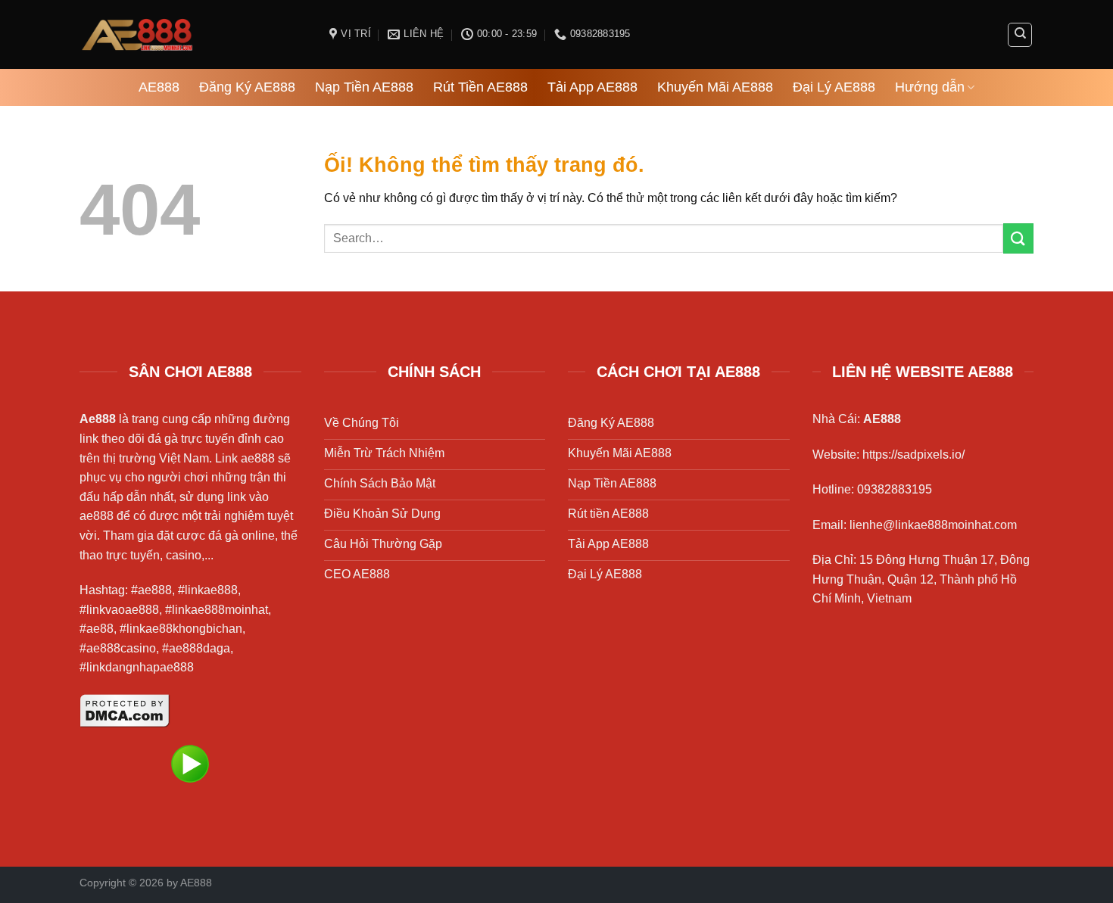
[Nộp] (1018, 238)
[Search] (1020, 35)
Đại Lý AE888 (834, 87)
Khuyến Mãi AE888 (715, 87)
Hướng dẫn (930, 87)
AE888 (159, 87)
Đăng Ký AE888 (247, 87)
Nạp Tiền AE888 (364, 87)
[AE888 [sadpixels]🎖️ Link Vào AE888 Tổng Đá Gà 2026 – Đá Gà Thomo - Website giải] (193, 34)
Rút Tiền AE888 (480, 87)
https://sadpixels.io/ (913, 454)
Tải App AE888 (592, 87)
